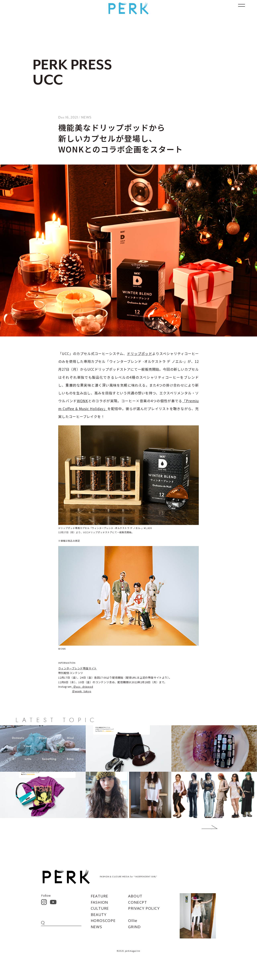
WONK (82, 400)
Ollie (132, 920)
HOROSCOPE (103, 920)
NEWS (96, 926)
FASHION (99, 902)
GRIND (134, 926)
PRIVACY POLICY (143, 908)
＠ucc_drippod (83, 686)
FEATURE (99, 896)
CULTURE (100, 908)
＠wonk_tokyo (81, 691)
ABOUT (135, 896)
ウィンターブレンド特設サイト (77, 668)
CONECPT (137, 902)
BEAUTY (98, 914)
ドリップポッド (139, 353)
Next (204, 827)
